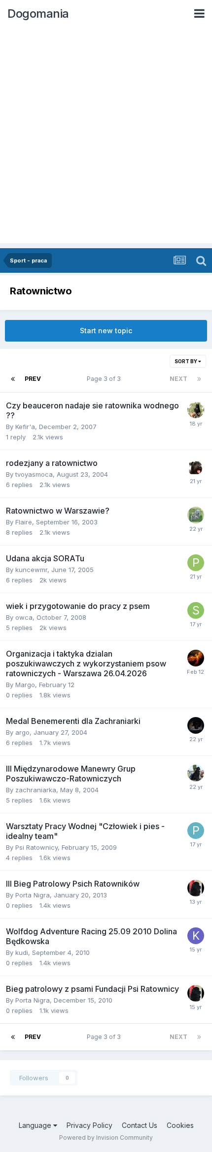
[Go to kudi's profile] (195, 935)
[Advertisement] (106, 137)
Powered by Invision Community (106, 1137)
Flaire (23, 522)
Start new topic (106, 330)
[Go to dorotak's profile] (195, 467)
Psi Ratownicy (36, 847)
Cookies (180, 1125)
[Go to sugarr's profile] (195, 610)
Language (36, 1125)
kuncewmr (31, 570)
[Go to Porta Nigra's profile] (195, 888)
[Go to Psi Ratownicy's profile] (195, 830)
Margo (25, 685)
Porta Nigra (32, 895)
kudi (21, 952)
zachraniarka (35, 790)
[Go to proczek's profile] (195, 562)
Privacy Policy (89, 1125)
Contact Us (139, 1125)
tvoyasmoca (34, 474)
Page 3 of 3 (105, 378)
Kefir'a (25, 427)
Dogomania (38, 13)
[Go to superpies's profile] (195, 410)
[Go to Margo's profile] (195, 658)
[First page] (13, 379)
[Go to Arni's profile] (195, 725)
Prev (33, 378)
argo (22, 732)
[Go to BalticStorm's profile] (195, 773)
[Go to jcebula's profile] (195, 515)
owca (24, 617)
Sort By (186, 361)
